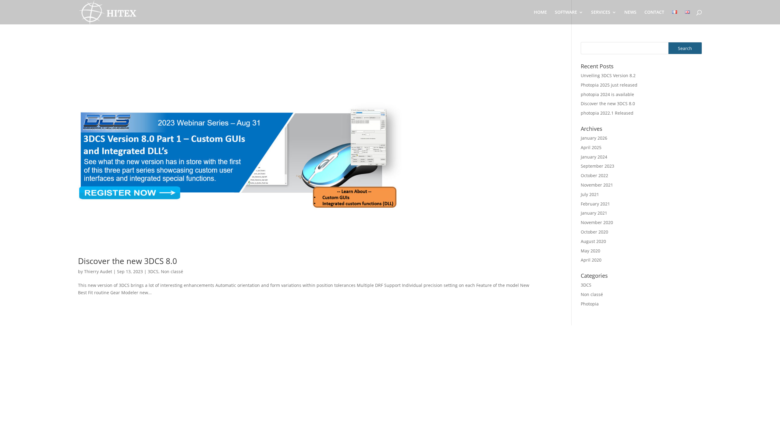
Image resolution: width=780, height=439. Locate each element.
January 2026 (594, 138)
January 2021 (594, 213)
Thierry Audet (98, 271)
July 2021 (590, 194)
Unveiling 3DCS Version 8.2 (608, 75)
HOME (540, 12)
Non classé (172, 271)
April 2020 (591, 260)
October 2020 (594, 232)
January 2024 (594, 157)
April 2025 (591, 147)
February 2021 (595, 204)
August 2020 (593, 241)
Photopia (590, 304)
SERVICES (600, 12)
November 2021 (597, 185)
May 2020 (590, 251)
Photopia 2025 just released (609, 85)
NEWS (630, 12)
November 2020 (597, 222)
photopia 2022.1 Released (607, 113)
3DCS (153, 271)
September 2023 (597, 166)
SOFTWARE (566, 12)
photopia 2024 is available (607, 94)
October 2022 (594, 175)
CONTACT (654, 12)
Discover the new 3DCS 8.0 (127, 260)
